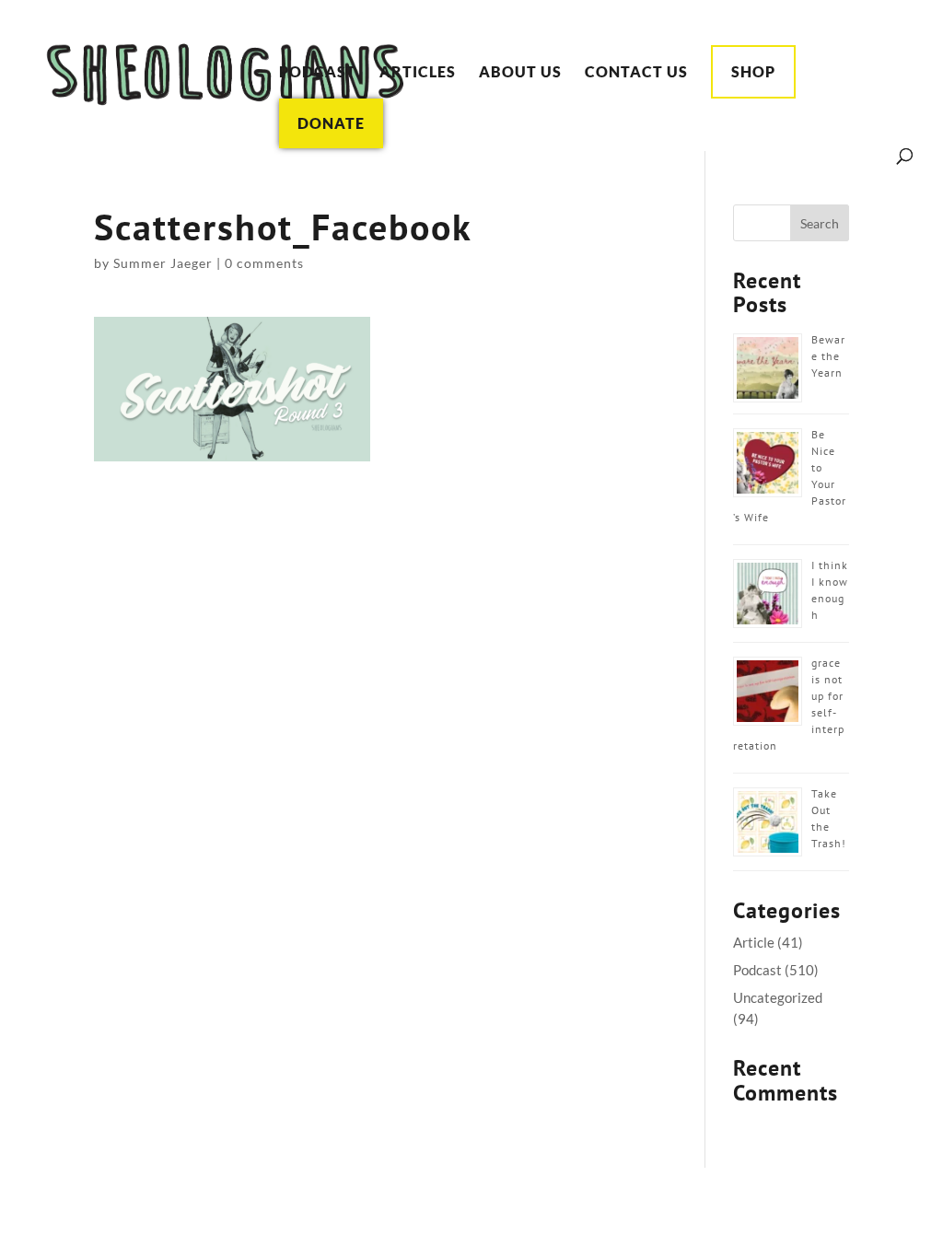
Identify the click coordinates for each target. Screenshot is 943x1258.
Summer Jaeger (163, 263)
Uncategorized (777, 997)
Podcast (317, 72)
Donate (331, 123)
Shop (753, 71)
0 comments (264, 263)
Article (753, 942)
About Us (520, 72)
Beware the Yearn (828, 355)
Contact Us (636, 72)
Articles (417, 72)
